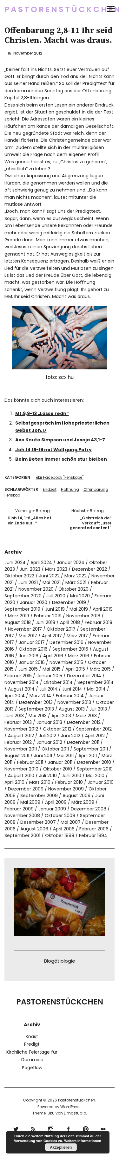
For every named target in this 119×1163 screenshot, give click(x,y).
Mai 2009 (30, 802)
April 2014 (14, 695)
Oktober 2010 (57, 769)
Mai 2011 (65, 755)
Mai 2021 (52, 582)
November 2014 (21, 682)
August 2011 (16, 755)
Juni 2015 (28, 669)
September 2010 (95, 769)
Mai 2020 (80, 596)
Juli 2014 (48, 689)
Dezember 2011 (83, 742)
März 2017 (77, 636)
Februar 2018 (98, 622)
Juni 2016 (28, 656)
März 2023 (56, 569)
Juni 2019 (55, 609)
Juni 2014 (72, 689)
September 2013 (36, 709)
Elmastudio (75, 1113)
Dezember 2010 (94, 762)
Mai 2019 (78, 609)
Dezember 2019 (69, 602)
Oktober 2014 (58, 682)
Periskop (12, 495)
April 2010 (14, 782)
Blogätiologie (59, 961)
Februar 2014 (70, 695)
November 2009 (66, 789)
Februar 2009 (19, 809)
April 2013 (61, 715)
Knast (32, 1036)
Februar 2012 (18, 742)
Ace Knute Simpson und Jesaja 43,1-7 (60, 440)
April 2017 (52, 636)
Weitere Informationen (82, 1140)
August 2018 (17, 622)
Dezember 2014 (84, 675)
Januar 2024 (70, 562)
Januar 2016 (32, 662)
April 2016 (53, 656)
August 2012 (21, 735)
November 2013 (74, 702)
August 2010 (21, 775)
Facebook (68, 1128)
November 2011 (20, 749)
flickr (103, 1128)
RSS (33, 1128)
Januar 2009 (52, 809)
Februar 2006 (94, 829)
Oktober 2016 (33, 649)
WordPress (70, 1106)
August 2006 (34, 829)
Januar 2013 (49, 722)
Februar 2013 (18, 722)
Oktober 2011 (55, 749)
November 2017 (25, 629)
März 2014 (40, 695)
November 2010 (21, 769)
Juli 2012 (47, 735)
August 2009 (76, 795)
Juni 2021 (28, 582)
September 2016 (70, 649)
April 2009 (56, 802)
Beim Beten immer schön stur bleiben (61, 459)
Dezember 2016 (66, 642)
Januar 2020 (33, 602)
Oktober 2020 (73, 589)
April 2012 (95, 735)
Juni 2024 (15, 562)
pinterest (86, 1128)
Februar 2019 (48, 616)
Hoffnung (70, 489)
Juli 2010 (48, 775)
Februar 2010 (69, 782)
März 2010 (39, 782)
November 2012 (21, 729)
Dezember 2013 (36, 702)
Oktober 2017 (61, 629)
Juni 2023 (30, 569)
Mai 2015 (52, 669)
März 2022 (75, 576)
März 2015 (100, 669)
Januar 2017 (32, 642)
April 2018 (70, 622)
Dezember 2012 (84, 722)
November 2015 (66, 662)
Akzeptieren (61, 1147)
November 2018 (83, 616)
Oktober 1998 (59, 835)
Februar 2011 (30, 762)
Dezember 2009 (25, 789)
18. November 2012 (25, 53)
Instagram (51, 1128)
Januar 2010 (101, 782)
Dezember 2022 (89, 569)
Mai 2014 (96, 689)
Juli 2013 (98, 709)
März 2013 (86, 715)
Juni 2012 (70, 735)
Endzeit (49, 489)
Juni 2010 (71, 775)
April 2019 (103, 609)
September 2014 (95, 682)
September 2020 (23, 596)
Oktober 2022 (19, 576)
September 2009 (39, 795)
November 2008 (22, 815)
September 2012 (94, 729)
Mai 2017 (28, 636)
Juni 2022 (49, 576)
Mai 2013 (38, 715)
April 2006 (64, 829)
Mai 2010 (95, 775)
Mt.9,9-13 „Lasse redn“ (42, 413)
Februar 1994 (93, 835)
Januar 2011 (60, 762)
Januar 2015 (49, 675)
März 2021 (75, 582)
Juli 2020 (55, 596)
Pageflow (32, 1067)
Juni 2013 (14, 715)
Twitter (16, 1128)
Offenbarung (95, 489)
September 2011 (91, 749)
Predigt (32, 1044)
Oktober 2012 (57, 729)
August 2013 (72, 709)
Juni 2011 (43, 755)
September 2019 (22, 609)
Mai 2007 (71, 822)
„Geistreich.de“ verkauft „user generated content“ (89, 519)
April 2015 (75, 669)
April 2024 (41, 562)
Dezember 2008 (88, 809)
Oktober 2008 (60, 815)
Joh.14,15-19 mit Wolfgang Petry (53, 449)
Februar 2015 (18, 675)
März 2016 (78, 656)
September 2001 (22, 835)
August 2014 (21, 689)
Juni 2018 (45, 622)
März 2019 (18, 616)
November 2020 (36, 589)
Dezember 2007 (38, 822)
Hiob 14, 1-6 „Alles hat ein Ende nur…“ (29, 516)
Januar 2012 (49, 742)
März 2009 (82, 802)
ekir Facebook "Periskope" (59, 477)
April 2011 (87, 755)
